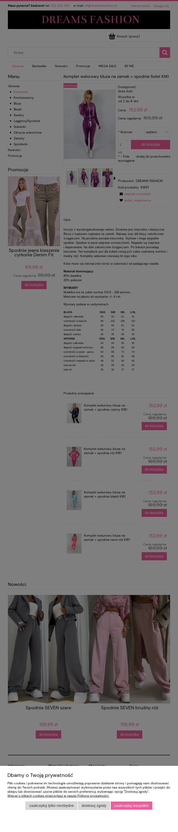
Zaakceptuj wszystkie (131, 805)
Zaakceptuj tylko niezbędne (51, 805)
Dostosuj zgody (94, 805)
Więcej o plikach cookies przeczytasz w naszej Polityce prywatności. (58, 796)
